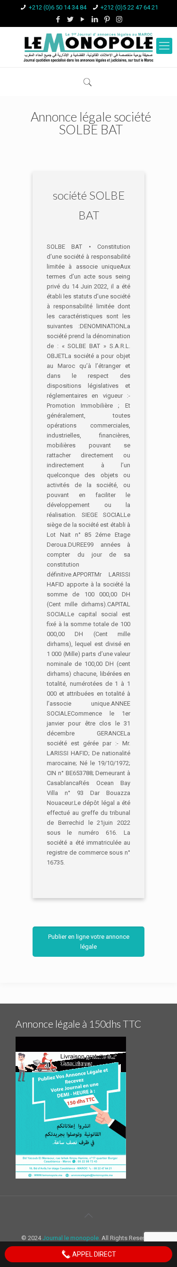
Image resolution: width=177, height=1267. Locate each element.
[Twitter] (70, 19)
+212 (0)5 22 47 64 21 (129, 7)
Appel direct (93, 1254)
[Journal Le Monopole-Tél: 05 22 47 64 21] (88, 47)
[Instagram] (119, 19)
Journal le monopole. (71, 1237)
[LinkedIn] (95, 19)
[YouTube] (82, 19)
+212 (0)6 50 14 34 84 (57, 7)
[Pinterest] (107, 19)
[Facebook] (58, 19)
